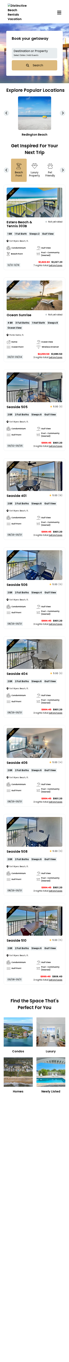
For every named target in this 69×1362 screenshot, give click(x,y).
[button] (34, 53)
